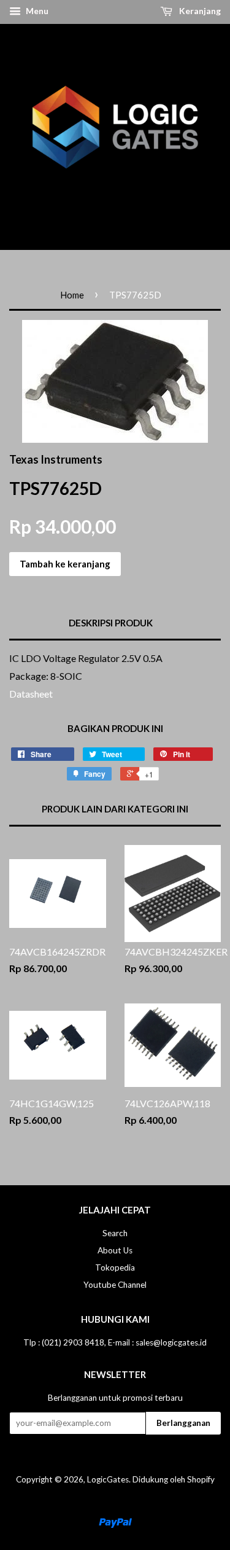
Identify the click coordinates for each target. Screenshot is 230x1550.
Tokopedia (115, 1267)
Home (72, 294)
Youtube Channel (115, 1285)
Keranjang (199, 11)
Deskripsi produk (111, 622)
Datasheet (32, 693)
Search (115, 1233)
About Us (115, 1250)
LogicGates (108, 1479)
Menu (36, 11)
